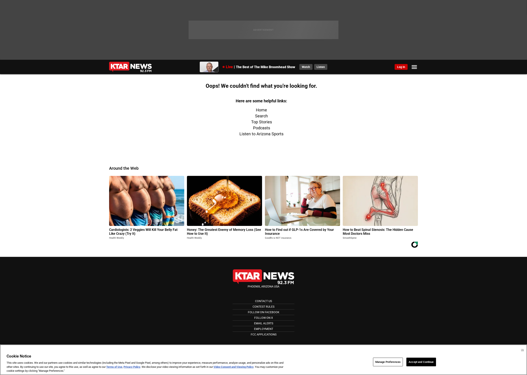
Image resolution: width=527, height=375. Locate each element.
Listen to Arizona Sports (261, 133)
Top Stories (261, 121)
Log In (401, 67)
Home (261, 109)
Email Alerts (263, 323)
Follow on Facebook (263, 312)
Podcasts (261, 127)
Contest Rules (263, 306)
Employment (263, 329)
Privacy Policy (132, 366)
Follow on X (263, 317)
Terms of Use (114, 366)
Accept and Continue (421, 361)
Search (261, 115)
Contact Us (263, 301)
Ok (522, 350)
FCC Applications (263, 334)
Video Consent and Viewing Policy (233, 366)
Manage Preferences (388, 361)
